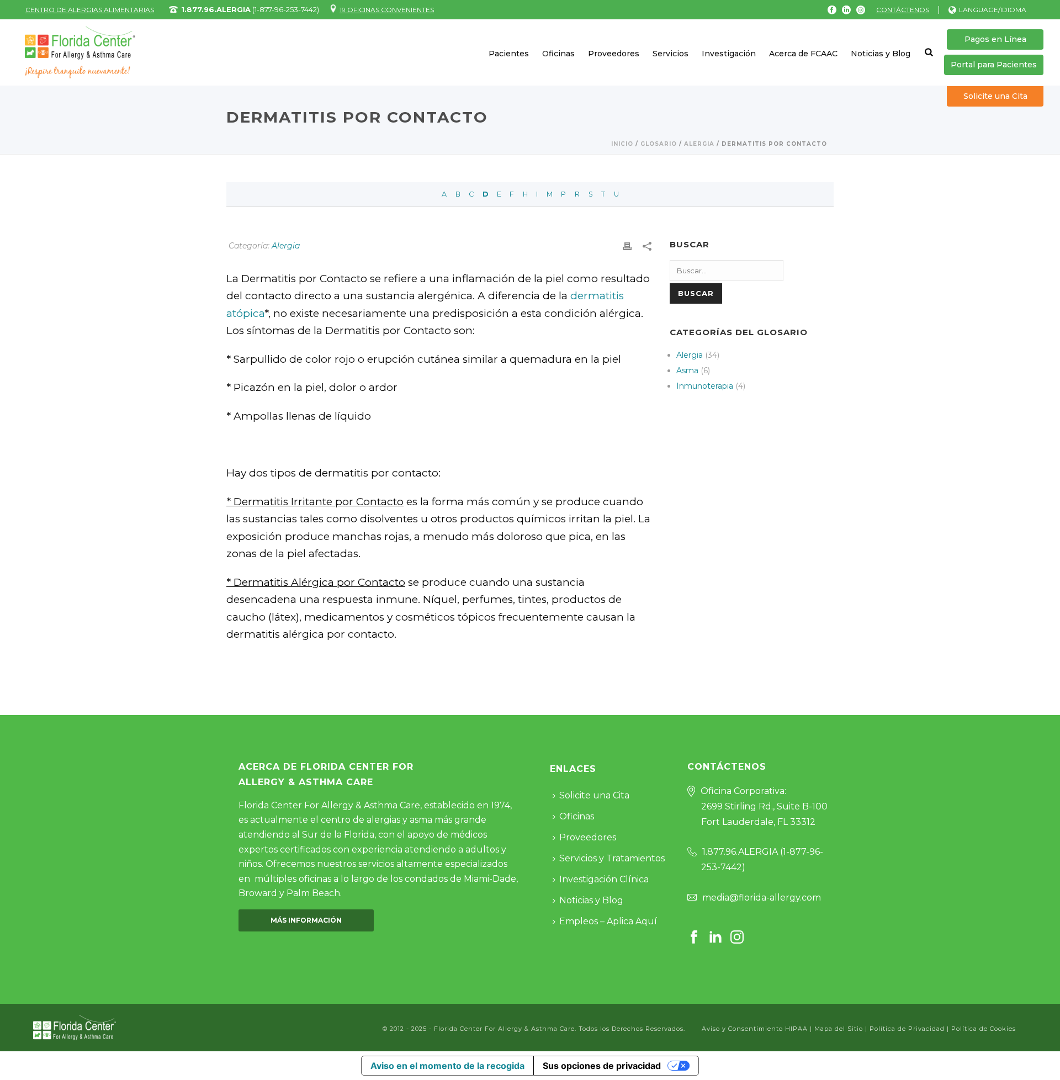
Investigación (729, 54)
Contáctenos (902, 10)
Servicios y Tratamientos (612, 858)
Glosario (658, 143)
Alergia (699, 143)
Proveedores (613, 54)
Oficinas (558, 54)
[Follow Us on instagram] (737, 937)
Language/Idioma (992, 10)
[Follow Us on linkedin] (715, 937)
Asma (687, 370)
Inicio (622, 143)
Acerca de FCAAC (803, 54)
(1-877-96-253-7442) (250, 9)
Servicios (670, 54)
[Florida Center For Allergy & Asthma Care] (74, 1026)
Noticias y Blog (880, 54)
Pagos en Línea (995, 39)
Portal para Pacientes (994, 65)
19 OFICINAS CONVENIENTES (387, 10)
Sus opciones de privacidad (602, 1065)
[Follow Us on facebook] (694, 937)
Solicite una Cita (995, 96)
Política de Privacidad (907, 1029)
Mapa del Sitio (838, 1029)
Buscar (696, 293)
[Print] (627, 245)
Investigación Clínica (604, 879)
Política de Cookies (983, 1029)
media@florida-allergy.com (761, 897)
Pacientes (509, 54)
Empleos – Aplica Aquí (608, 921)
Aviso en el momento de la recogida (447, 1065)
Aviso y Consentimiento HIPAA (756, 1029)
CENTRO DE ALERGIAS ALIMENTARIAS (89, 10)
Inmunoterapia (704, 386)
